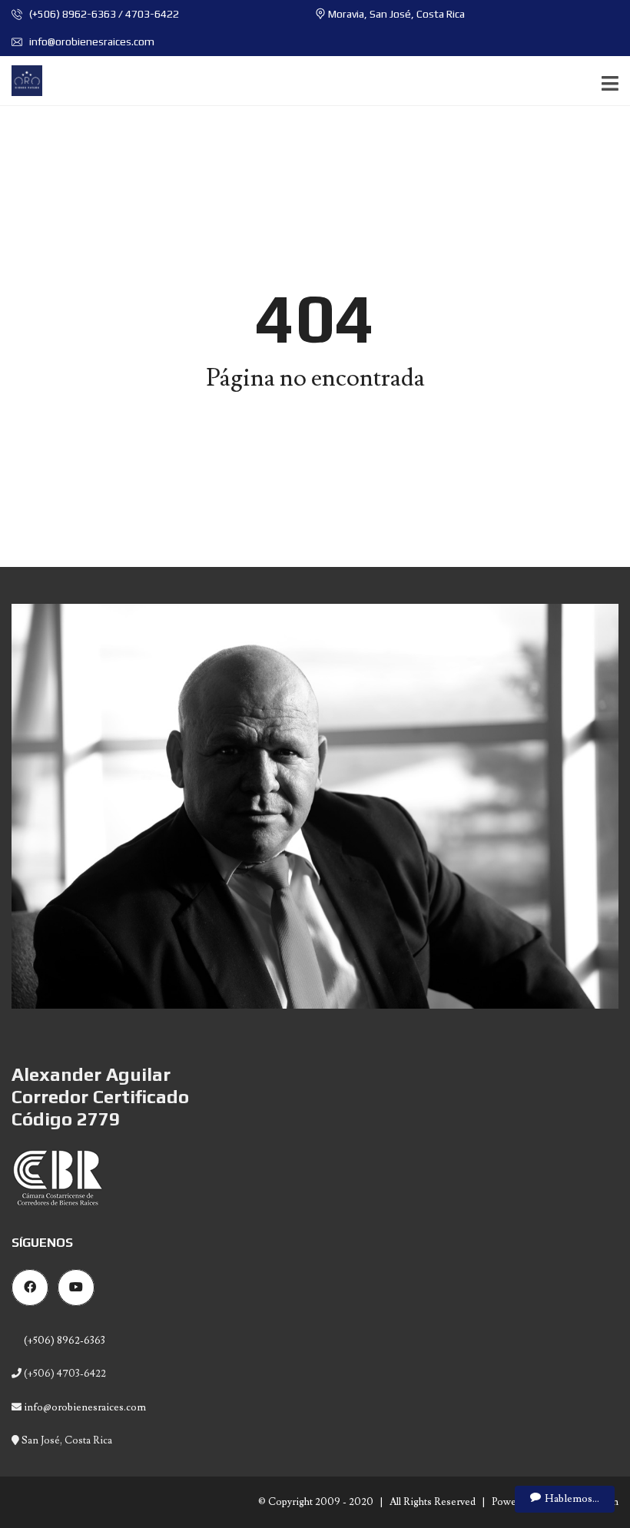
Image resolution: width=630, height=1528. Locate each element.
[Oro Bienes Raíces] (21, 81)
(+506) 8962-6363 (63, 1340)
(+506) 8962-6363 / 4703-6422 (103, 14)
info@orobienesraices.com (90, 41)
